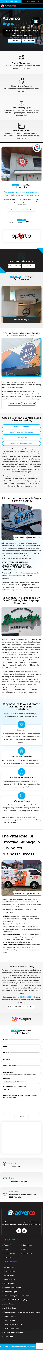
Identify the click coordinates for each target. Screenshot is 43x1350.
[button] (40, 6)
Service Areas (9, 1253)
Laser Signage (9, 1304)
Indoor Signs (9, 1275)
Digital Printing (10, 1316)
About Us (7, 1245)
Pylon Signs (8, 1337)
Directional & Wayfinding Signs (16, 1300)
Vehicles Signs (9, 1279)
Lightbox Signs (10, 1308)
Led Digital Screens (11, 1328)
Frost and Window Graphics (21, 443)
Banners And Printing (12, 1288)
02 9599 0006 (25, 997)
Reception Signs (10, 1292)
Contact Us (27, 1253)
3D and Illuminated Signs (14, 1332)
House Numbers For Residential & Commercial (22, 1312)
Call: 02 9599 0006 (32, 1)
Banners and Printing (21, 426)
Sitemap (7, 1257)
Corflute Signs (9, 1271)
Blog (24, 1249)
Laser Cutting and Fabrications (21, 432)
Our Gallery (27, 1245)
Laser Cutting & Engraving (14, 1324)
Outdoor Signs (10, 1267)
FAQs (6, 1249)
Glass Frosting (9, 1320)
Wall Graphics (21, 438)
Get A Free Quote (11, 1)
